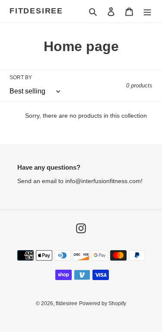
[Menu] (147, 11)
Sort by (21, 77)
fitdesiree (36, 10)
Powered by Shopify (102, 303)
